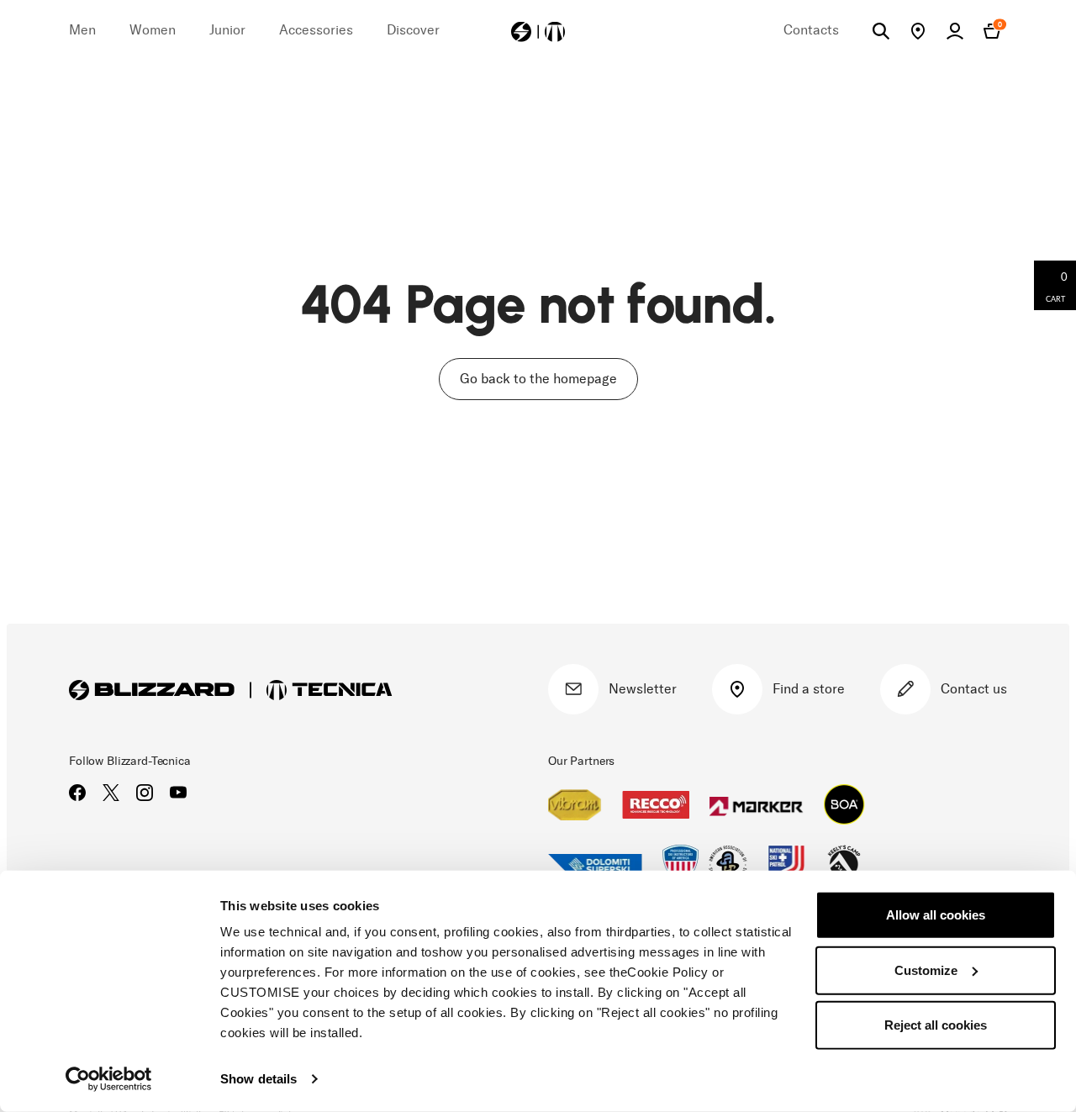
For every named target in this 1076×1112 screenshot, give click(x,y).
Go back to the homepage (538, 379)
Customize (925, 969)
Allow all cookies (935, 915)
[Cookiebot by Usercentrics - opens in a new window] (108, 1079)
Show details (258, 1079)
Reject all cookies (935, 1025)
